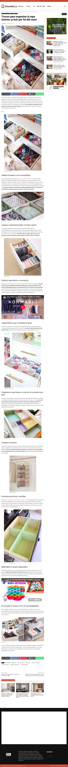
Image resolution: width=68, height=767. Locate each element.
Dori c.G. (4, 23)
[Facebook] (64, 1)
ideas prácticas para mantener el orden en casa (17, 499)
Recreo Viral (9, 171)
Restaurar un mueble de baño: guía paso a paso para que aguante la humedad (7, 695)
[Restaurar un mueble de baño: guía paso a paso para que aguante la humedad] (8, 687)
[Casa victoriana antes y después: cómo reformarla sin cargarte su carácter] (50, 51)
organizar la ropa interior (14, 664)
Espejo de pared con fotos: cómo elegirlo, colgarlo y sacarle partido (37, 695)
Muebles (12, 13)
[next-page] (4, 701)
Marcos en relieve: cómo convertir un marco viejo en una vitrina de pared (59, 66)
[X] (66, 1)
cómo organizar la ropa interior (10, 662)
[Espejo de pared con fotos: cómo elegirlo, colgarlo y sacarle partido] (37, 687)
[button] (65, 6)
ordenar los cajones (5, 664)
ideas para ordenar (20, 662)
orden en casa (27, 662)
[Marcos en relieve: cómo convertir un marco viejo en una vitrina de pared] (50, 67)
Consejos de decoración (8, 11)
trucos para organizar (24, 664)
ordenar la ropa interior (36, 662)
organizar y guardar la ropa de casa (25, 178)
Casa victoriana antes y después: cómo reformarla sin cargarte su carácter (59, 51)
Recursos (15, 13)
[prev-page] (2, 701)
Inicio (2, 11)
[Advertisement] (34, 728)
